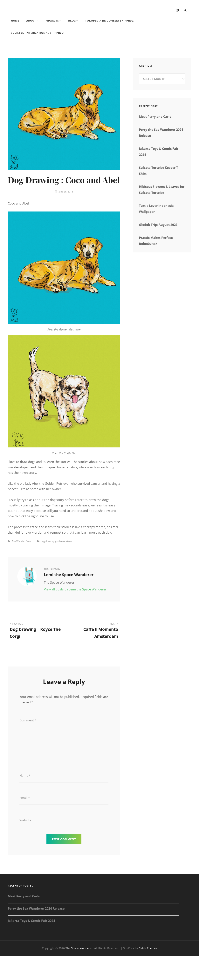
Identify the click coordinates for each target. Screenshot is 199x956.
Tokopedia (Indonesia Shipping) (109, 20)
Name (25, 775)
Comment (28, 720)
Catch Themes (148, 948)
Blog (72, 20)
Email (24, 798)
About (31, 20)
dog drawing (47, 541)
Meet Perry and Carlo (155, 116)
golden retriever (64, 541)
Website (25, 820)
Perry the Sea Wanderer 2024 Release (36, 908)
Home (15, 20)
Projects (52, 20)
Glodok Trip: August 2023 (158, 225)
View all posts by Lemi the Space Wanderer (75, 589)
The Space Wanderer (79, 948)
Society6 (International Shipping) (37, 33)
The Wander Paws (21, 541)
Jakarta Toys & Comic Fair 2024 (31, 921)
